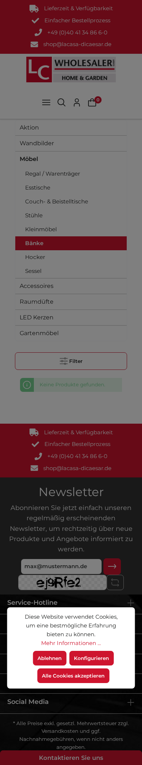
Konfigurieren (91, 658)
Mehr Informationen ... (71, 643)
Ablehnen (50, 658)
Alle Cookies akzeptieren (73, 676)
